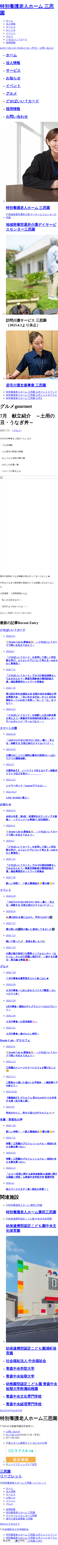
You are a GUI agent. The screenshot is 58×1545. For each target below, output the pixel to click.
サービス (10, 27)
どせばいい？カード (16, 39)
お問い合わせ (13, 1431)
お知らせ (5, 804)
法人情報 (10, 24)
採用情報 (10, 42)
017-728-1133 (12, 1435)
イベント (10, 33)
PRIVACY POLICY (10, 1524)
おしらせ (10, 30)
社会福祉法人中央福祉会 (15, 1529)
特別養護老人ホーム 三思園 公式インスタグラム (31, 395)
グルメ (9, 36)
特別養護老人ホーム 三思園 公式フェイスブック (31, 392)
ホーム (9, 21)
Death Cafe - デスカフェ (15, 1040)
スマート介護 (8, 728)
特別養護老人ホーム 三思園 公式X (24, 398)
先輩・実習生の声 (11, 1119)
